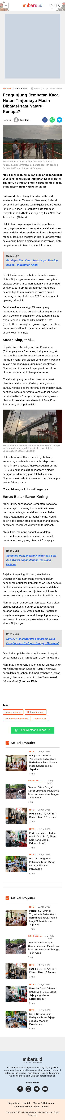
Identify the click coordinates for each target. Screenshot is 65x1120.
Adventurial (21, 88)
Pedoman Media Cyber (26, 1106)
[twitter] (59, 120)
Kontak (27, 1103)
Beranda (7, 88)
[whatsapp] (52, 120)
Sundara (24, 120)
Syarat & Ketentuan (44, 1103)
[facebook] (45, 120)
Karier (45, 1106)
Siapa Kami (14, 1103)
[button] (59, 5)
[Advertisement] (32, 46)
